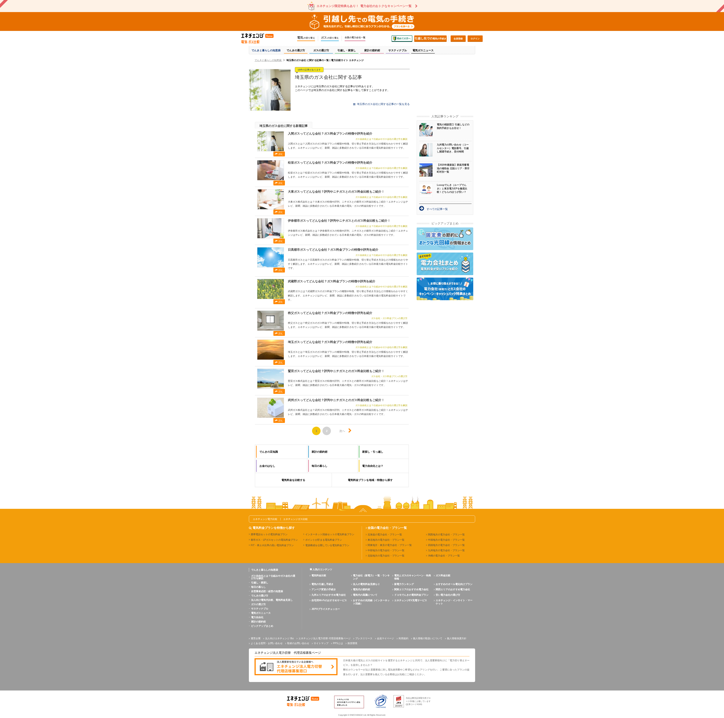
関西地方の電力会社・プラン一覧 (446, 534)
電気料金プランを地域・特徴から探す (370, 479)
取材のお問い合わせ (298, 643)
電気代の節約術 (361, 589)
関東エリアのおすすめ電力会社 (411, 589)
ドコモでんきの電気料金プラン (411, 594)
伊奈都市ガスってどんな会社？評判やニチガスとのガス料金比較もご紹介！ (339, 220)
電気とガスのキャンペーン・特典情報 (412, 577)
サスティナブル (259, 608)
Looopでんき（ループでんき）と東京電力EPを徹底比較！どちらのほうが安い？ (452, 188)
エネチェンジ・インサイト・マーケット (454, 602)
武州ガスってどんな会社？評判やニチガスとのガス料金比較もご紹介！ (336, 400)
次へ (342, 430)
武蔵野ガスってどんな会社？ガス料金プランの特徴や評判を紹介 (331, 281)
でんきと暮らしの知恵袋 (264, 569)
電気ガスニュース (261, 613)
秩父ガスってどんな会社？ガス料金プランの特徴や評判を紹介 (330, 313)
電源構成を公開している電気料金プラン (327, 545)
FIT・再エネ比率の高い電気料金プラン (272, 545)
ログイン (475, 38)
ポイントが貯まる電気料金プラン (323, 539)
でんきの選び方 (259, 595)
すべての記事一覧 (437, 209)
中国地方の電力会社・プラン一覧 (446, 540)
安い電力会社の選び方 (448, 594)
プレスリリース (363, 638)
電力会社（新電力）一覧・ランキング (371, 577)
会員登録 (458, 38)
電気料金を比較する (293, 479)
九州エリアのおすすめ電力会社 (328, 594)
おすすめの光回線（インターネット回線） (371, 602)
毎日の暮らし (258, 587)
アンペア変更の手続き (323, 589)
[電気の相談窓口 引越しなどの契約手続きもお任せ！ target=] (428, 129)
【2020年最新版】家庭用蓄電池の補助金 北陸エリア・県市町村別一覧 (453, 168)
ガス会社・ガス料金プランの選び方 (389, 318)
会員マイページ (385, 638)
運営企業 (256, 638)
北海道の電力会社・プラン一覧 (385, 534)
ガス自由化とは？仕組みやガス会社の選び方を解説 (381, 139)
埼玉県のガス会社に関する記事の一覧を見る (383, 104)
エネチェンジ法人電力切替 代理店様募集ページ (324, 638)
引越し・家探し (259, 582)
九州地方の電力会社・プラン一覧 (446, 550)
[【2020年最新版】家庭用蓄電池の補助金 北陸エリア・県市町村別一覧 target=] (428, 170)
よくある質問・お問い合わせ (267, 643)
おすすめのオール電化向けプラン (454, 584)
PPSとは (338, 643)
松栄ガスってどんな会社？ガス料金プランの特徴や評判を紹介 (330, 162)
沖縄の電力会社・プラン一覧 (444, 555)
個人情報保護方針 (456, 638)
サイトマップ (321, 643)
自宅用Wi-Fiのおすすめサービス (329, 600)
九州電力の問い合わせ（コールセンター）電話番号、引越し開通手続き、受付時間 (453, 148)
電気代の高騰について (365, 594)
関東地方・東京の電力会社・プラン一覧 (390, 545)
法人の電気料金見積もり (366, 584)
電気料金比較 (318, 575)
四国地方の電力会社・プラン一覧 (446, 545)
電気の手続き (430, 38)
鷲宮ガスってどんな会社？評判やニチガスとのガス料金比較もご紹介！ (336, 371)
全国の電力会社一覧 (355, 37)
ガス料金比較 (443, 575)
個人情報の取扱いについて (427, 638)
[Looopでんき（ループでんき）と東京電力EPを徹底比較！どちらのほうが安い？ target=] (428, 190)
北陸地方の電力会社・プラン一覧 (386, 555)
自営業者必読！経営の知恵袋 (267, 591)
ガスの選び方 (258, 604)
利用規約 (403, 638)
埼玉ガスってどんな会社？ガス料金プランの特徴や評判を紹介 (330, 342)
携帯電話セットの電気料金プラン (269, 534)
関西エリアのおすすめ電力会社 (453, 589)
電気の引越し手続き (322, 584)
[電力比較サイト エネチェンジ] (260, 38)
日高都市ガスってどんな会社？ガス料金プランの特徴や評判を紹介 (333, 249)
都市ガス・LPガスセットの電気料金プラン (274, 539)
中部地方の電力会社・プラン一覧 (386, 550)
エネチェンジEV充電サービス (410, 600)
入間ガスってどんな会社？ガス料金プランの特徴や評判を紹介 (330, 133)
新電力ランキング (404, 584)
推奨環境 (352, 643)
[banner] (296, 667)
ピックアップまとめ (262, 626)
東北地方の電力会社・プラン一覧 (386, 540)
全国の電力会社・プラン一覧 (387, 527)
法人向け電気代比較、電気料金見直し (272, 600)
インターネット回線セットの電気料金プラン (329, 534)
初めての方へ (404, 38)
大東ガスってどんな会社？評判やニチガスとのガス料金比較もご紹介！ (336, 191)
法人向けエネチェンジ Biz (279, 638)
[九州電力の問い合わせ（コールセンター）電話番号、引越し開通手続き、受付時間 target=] (428, 150)
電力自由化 (257, 617)
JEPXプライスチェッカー (325, 609)
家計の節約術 (258, 621)
